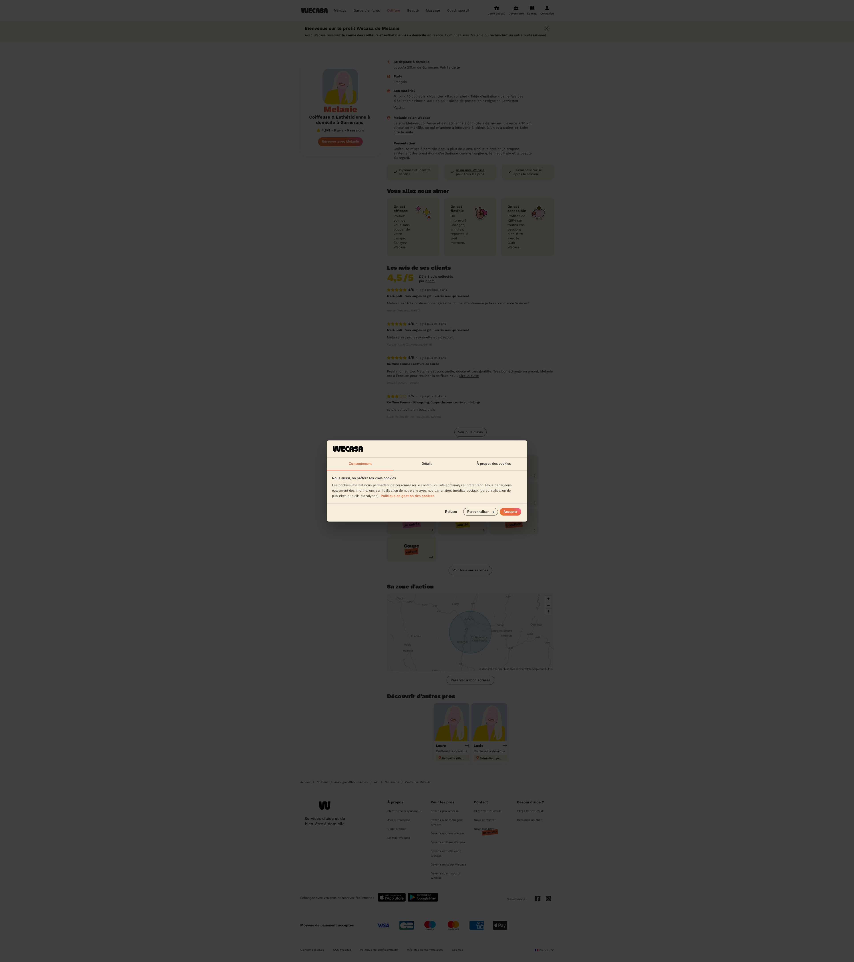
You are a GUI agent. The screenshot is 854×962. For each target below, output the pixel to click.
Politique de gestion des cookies (408, 496)
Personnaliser (478, 512)
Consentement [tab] (360, 463)
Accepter (511, 512)
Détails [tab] (427, 463)
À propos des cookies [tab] (494, 463)
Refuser (451, 512)
